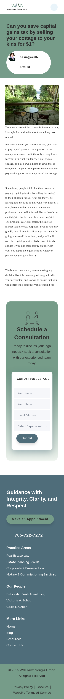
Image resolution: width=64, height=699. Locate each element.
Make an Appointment (30, 519)
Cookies (43, 687)
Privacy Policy (23, 687)
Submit (27, 438)
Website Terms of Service (32, 693)
